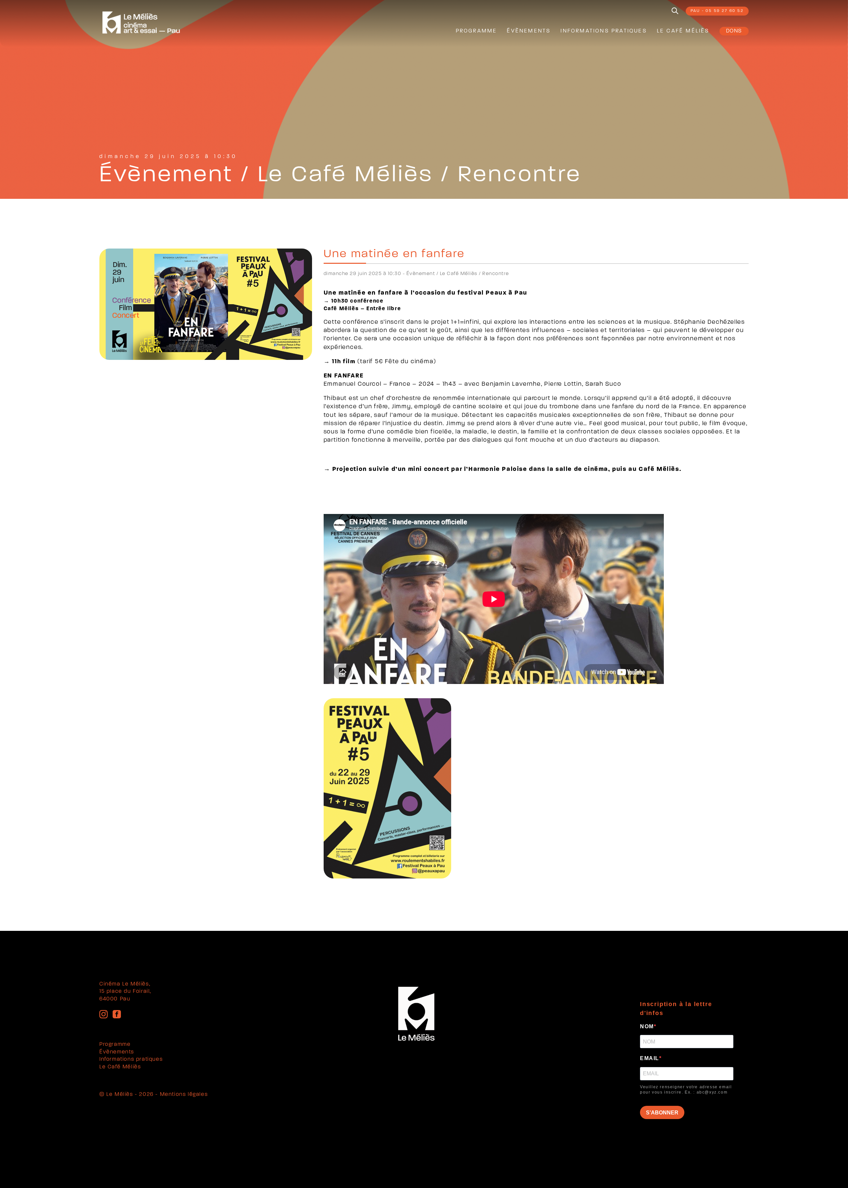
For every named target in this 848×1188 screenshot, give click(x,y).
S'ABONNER (662, 1112)
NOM (647, 1026)
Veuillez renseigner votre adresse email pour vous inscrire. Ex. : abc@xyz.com (686, 1090)
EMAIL (649, 1058)
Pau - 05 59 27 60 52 (717, 11)
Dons (734, 31)
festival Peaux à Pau (492, 293)
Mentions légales (184, 1094)
